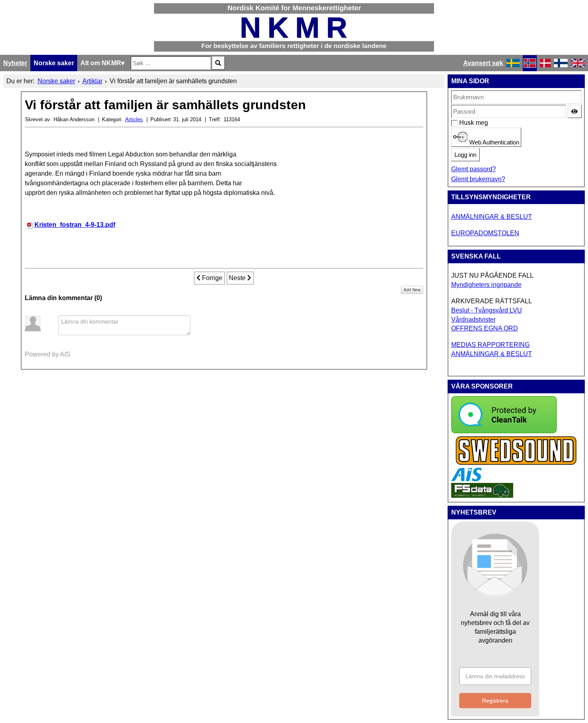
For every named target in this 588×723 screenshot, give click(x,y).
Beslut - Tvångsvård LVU (486, 310)
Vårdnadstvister (473, 319)
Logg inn (465, 155)
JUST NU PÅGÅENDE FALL (492, 275)
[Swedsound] (516, 464)
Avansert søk (483, 63)
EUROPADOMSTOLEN (485, 233)
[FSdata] (482, 495)
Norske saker (54, 63)
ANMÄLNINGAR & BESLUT (491, 216)
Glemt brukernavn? (478, 179)
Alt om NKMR (100, 63)
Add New (412, 289)
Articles (134, 119)
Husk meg (463, 122)
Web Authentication (493, 142)
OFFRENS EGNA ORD (484, 328)
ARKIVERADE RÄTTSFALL (491, 301)
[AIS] (466, 479)
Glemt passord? (473, 169)
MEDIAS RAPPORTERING (490, 344)
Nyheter (15, 63)
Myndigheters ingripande (486, 284)
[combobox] (171, 63)
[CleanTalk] (504, 431)
